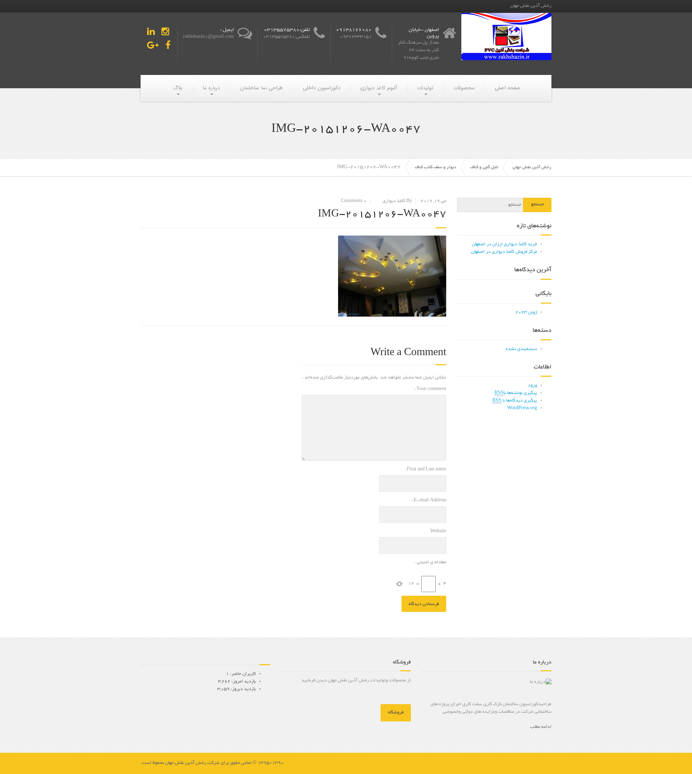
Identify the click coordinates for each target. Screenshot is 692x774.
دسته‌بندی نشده (521, 349)
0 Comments (354, 201)
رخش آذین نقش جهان (532, 167)
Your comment (430, 389)
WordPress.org (522, 408)
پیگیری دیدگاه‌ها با (514, 400)
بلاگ (177, 88)
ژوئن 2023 (526, 312)
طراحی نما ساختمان (261, 88)
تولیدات (425, 88)
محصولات (463, 88)
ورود (532, 385)
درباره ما (211, 88)
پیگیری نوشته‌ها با (515, 393)
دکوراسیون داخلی (321, 88)
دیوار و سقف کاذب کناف (435, 167)
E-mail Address (429, 500)
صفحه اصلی (507, 88)
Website (438, 531)
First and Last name (425, 469)
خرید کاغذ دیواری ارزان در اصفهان (504, 244)
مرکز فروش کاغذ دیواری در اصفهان (504, 252)
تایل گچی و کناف (484, 167)
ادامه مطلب (540, 727)
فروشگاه (396, 712)
